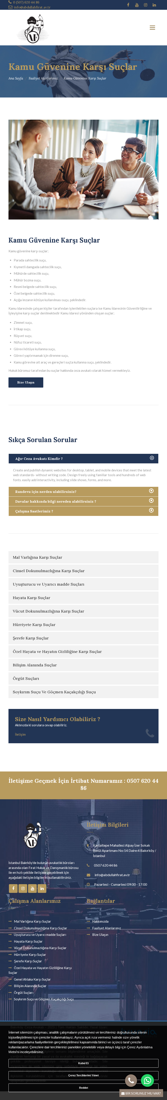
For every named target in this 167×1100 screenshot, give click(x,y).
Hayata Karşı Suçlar (31, 597)
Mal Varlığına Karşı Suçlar (37, 557)
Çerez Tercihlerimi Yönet (83, 1075)
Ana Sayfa (15, 78)
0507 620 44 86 (105, 865)
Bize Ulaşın (26, 382)
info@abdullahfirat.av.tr (32, 7)
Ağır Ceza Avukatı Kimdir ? (39, 458)
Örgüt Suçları (26, 678)
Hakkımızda (100, 921)
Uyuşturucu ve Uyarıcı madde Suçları (48, 584)
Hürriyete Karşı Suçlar (34, 624)
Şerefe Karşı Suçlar (31, 638)
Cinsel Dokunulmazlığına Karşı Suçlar (49, 570)
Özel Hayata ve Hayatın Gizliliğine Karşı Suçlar (57, 651)
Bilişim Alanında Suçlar (35, 664)
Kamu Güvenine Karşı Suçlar (85, 78)
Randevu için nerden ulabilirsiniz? (45, 491)
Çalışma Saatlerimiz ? (34, 511)
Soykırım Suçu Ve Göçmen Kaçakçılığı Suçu (54, 691)
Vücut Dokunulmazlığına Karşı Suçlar (48, 611)
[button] (147, 1080)
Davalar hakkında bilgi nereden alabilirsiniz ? (55, 501)
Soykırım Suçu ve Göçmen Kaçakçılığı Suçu (44, 999)
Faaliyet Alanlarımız (43, 78)
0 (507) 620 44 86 (26, 2)
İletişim (20, 734)
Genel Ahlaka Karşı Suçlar (32, 979)
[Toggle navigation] (152, 27)
